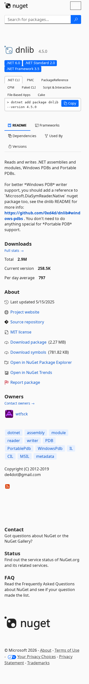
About (45, 650)
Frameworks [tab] (49, 125)
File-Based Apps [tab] (18, 94)
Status (12, 553)
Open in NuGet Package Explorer (41, 362)
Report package (25, 382)
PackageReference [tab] (54, 80)
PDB (49, 440)
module (58, 432)
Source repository (27, 322)
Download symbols (28, 352)
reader (13, 440)
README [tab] (19, 125)
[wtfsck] (9, 413)
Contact (14, 529)
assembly (35, 432)
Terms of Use (67, 650)
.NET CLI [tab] (13, 80)
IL (71, 448)
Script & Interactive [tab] (57, 87)
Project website (24, 312)
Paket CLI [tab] (29, 87)
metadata (45, 456)
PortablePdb (19, 448)
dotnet (13, 432)
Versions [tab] (19, 146)
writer (32, 440)
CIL (10, 456)
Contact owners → (19, 403)
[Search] (76, 19)
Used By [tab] (55, 135)
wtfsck (22, 414)
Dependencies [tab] (24, 135)
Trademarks (38, 663)
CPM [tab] (10, 87)
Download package (28, 342)
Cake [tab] (41, 94)
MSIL (24, 456)
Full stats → (14, 250)
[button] (70, 103)
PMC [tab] (30, 80)
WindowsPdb (50, 448)
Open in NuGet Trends (31, 372)
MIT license (20, 332)
